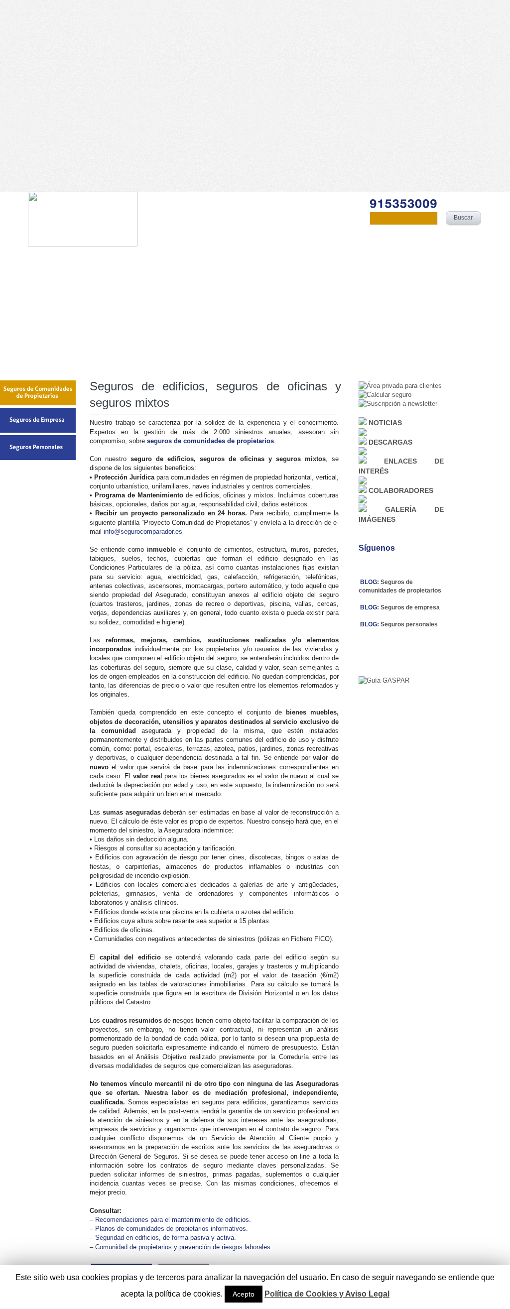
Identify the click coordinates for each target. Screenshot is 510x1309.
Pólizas (223, 257)
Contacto (452, 257)
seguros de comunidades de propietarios (210, 441)
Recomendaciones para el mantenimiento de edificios (172, 1219)
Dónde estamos (377, 257)
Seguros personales (409, 624)
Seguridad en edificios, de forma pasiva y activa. (165, 1237)
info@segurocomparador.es (143, 531)
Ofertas (291, 257)
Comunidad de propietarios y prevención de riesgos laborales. (183, 1247)
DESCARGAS (390, 442)
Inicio (49, 257)
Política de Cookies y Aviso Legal (326, 1294)
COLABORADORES (401, 490)
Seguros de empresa (410, 607)
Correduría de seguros (135, 257)
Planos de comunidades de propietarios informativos (170, 1228)
